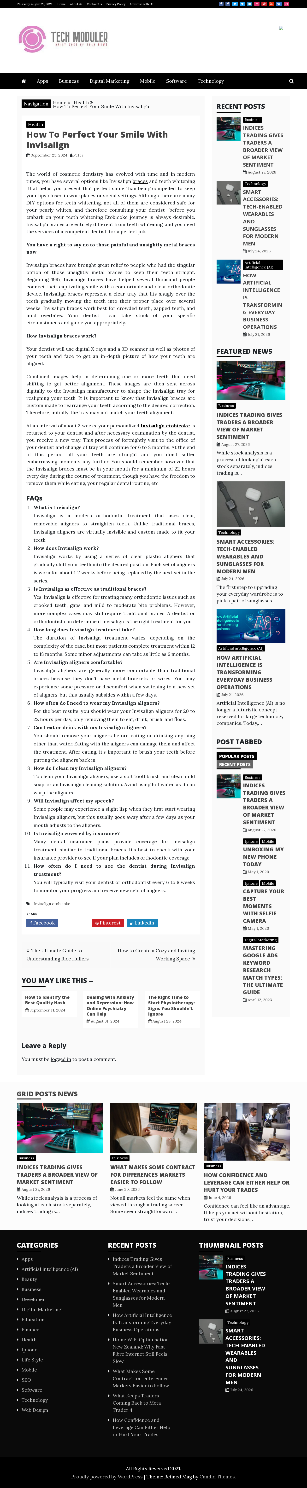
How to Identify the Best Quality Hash (47, 1000)
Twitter (235, 4)
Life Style (32, 1360)
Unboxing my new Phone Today (263, 857)
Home (61, 4)
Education (33, 1319)
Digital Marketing (109, 81)
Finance (30, 1329)
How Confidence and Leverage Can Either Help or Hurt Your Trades (246, 1182)
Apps (42, 81)
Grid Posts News (47, 1093)
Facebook (221, 4)
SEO (26, 1380)
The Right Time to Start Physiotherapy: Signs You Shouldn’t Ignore (171, 1005)
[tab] (237, 756)
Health (35, 124)
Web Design (35, 1410)
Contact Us (94, 4)
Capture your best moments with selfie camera (263, 906)
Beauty (29, 1279)
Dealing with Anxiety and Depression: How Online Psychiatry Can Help (110, 1005)
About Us (76, 4)
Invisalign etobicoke (52, 903)
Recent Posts (235, 764)
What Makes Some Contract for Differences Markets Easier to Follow (152, 1174)
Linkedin (249, 4)
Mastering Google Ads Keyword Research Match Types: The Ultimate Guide (263, 970)
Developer (33, 1299)
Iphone (251, 841)
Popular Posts (236, 756)
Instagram (257, 4)
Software (176, 81)
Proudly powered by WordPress (107, 1477)
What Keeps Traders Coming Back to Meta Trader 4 (137, 1403)
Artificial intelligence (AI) (259, 264)
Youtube (271, 4)
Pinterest (264, 4)
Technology (211, 81)
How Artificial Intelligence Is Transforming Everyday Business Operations (262, 301)
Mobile (147, 81)
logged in (61, 1059)
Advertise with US (142, 4)
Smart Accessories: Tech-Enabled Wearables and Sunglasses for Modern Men (245, 556)
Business (69, 81)
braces (140, 181)
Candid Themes (217, 1477)
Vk (279, 4)
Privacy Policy (115, 4)
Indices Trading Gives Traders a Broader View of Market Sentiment (263, 146)
